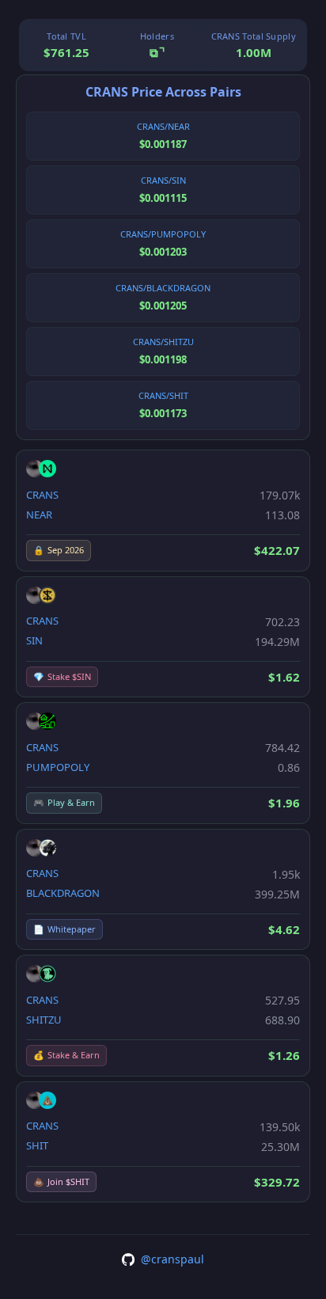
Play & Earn (64, 802)
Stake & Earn (66, 1055)
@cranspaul (172, 1259)
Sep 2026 (58, 550)
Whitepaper (64, 929)
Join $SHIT (61, 1181)
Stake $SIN (62, 676)
